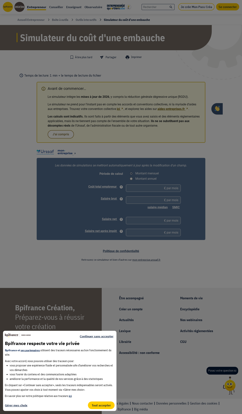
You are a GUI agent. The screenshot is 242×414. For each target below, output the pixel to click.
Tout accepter (101, 405)
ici (70, 396)
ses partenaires (30, 350)
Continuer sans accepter (96, 336)
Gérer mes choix (16, 405)
